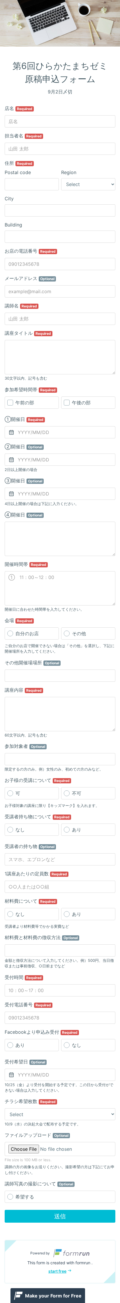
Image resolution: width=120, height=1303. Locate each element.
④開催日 (23, 515)
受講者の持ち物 (29, 846)
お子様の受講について (37, 780)
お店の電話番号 (30, 251)
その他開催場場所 (32, 662)
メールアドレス (29, 278)
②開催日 (23, 446)
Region (68, 172)
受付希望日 (25, 1062)
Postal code (18, 172)
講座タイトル (28, 333)
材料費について (30, 901)
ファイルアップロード (36, 1135)
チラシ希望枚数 (30, 1101)
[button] (60, 1261)
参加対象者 (25, 746)
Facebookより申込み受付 (41, 1032)
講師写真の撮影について (39, 1184)
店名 (18, 108)
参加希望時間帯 (30, 389)
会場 (18, 620)
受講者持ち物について (37, 816)
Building (13, 225)
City (9, 198)
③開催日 (23, 481)
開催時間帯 (25, 564)
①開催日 (24, 419)
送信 (60, 1216)
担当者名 (23, 136)
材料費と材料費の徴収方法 (41, 937)
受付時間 (23, 977)
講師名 (21, 306)
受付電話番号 (28, 1005)
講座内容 (23, 690)
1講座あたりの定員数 (36, 874)
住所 (18, 163)
